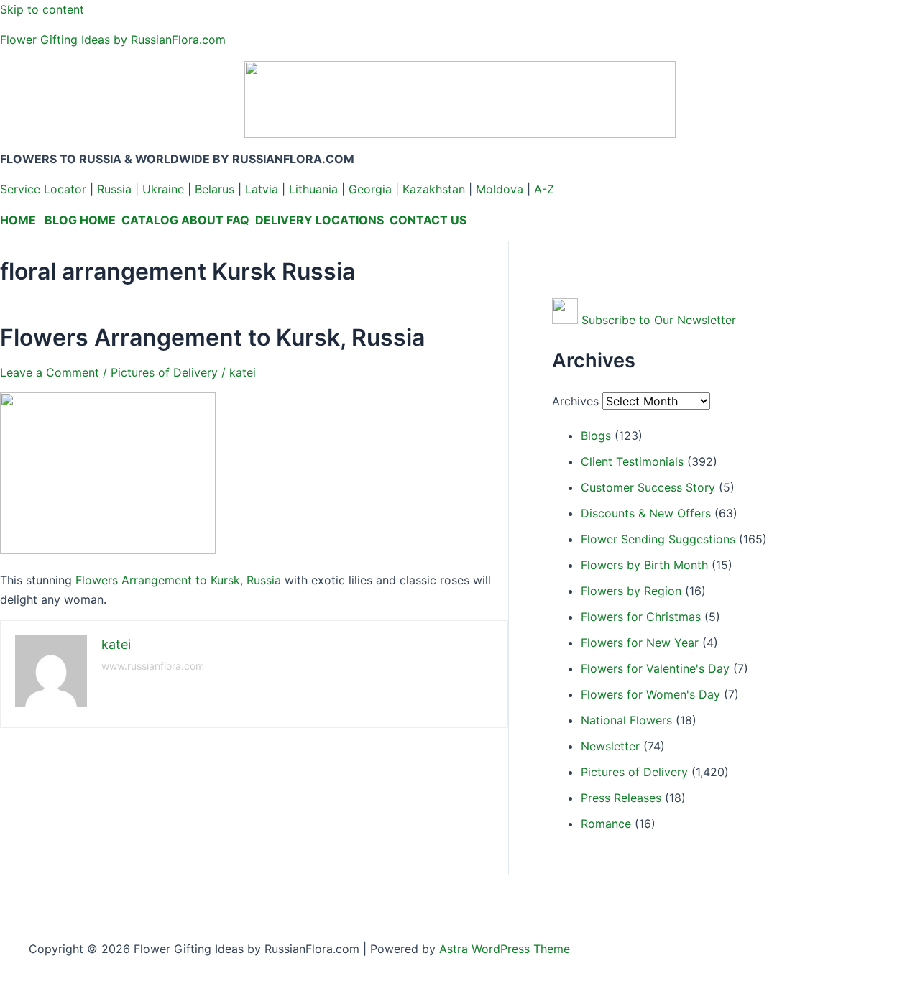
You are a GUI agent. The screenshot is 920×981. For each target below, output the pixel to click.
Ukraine (163, 189)
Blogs (596, 435)
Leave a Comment (49, 372)
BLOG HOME (80, 220)
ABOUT (202, 220)
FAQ (237, 220)
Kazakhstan (433, 189)
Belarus (214, 189)
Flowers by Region (631, 591)
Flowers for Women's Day (650, 694)
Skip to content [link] (42, 9)
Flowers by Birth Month (644, 565)
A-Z (544, 189)
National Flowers (626, 720)
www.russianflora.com (152, 666)
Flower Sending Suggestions (658, 539)
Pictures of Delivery (164, 372)
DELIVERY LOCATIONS (319, 220)
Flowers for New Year (640, 642)
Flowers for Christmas (641, 616)
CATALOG (149, 220)
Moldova (499, 189)
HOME (18, 220)
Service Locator (43, 189)
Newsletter (610, 746)
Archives (575, 401)
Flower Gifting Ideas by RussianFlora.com (113, 39)
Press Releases (621, 798)
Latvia (261, 189)
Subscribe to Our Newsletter (658, 320)
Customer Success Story (648, 487)
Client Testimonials (632, 461)
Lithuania (313, 189)
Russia (114, 189)
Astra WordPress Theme (504, 948)
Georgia (370, 189)
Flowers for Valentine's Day (655, 668)
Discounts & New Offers (646, 513)
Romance (606, 823)
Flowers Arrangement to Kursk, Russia (212, 337)
